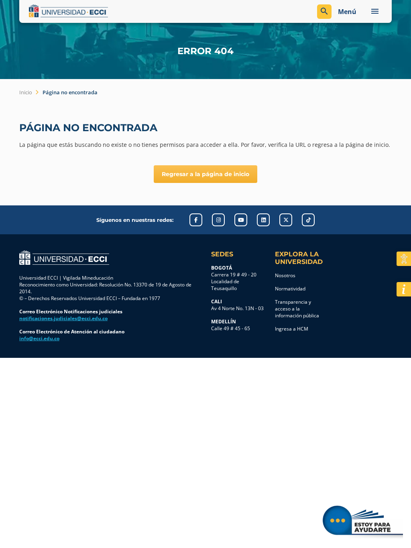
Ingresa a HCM (291, 328)
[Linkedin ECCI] (263, 219)
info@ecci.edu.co (39, 338)
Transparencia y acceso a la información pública (297, 308)
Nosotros (285, 275)
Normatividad (290, 288)
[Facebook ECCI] (195, 219)
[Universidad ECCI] (115, 10)
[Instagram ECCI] (218, 219)
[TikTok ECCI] (308, 219)
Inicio (25, 92)
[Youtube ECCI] (240, 219)
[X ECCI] (285, 219)
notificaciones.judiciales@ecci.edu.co (63, 318)
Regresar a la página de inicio (205, 174)
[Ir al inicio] (64, 257)
